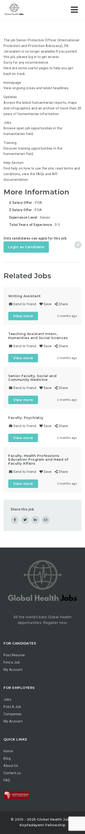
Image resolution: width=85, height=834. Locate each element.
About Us (11, 766)
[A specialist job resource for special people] (24, 10)
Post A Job (12, 707)
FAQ (7, 780)
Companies (13, 714)
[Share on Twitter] (25, 520)
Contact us (12, 773)
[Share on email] (46, 520)
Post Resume (14, 655)
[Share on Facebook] (15, 520)
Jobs (7, 699)
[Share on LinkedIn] (35, 520)
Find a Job (12, 662)
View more (23, 316)
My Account (13, 670)
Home (8, 751)
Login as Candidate (26, 247)
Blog (7, 758)
